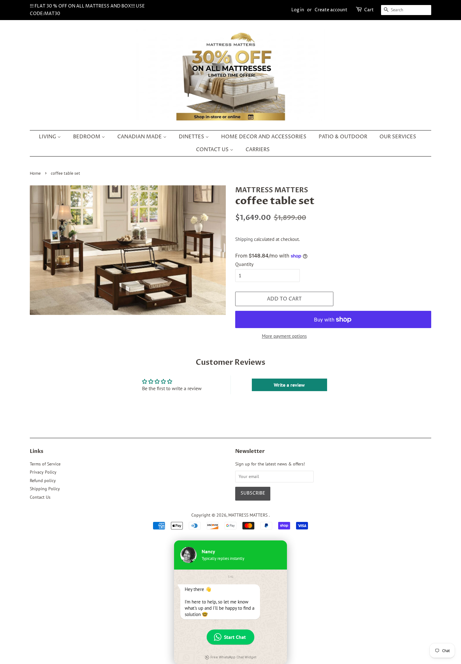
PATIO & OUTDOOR (343, 136)
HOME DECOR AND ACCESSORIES (263, 136)
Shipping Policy (45, 488)
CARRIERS (258, 149)
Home (35, 173)
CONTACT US (213, 149)
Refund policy (43, 480)
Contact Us (40, 497)
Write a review (289, 385)
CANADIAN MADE (140, 136)
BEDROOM (87, 136)
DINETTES (192, 136)
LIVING (48, 136)
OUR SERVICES (397, 136)
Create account (331, 10)
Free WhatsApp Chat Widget (233, 657)
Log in (297, 10)
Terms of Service (45, 464)
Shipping (244, 239)
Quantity (244, 264)
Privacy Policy (43, 472)
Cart (369, 10)
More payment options (284, 336)
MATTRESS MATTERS (248, 515)
